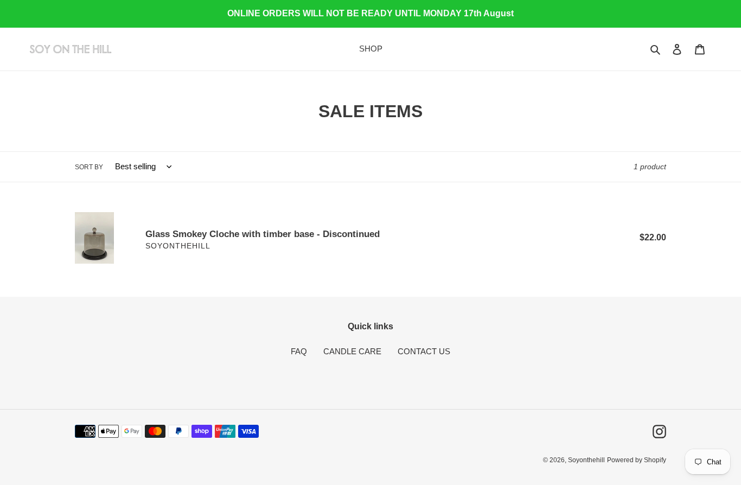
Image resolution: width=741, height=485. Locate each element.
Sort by (89, 167)
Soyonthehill (586, 460)
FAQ (299, 351)
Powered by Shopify (636, 460)
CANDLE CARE (352, 351)
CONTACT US (424, 351)
